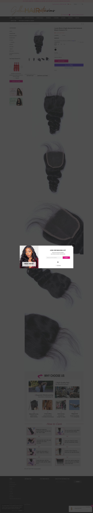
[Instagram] (58, 262)
